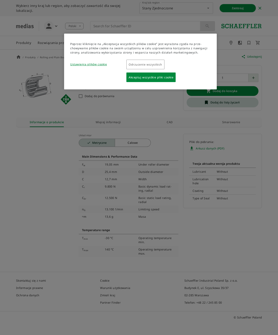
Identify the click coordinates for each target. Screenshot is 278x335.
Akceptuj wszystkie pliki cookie (151, 77)
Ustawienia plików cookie (88, 64)
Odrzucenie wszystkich (145, 64)
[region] (140, 61)
